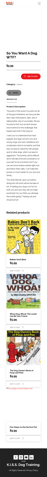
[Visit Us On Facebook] (15, 457)
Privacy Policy (32, 470)
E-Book (19, 84)
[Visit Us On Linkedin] (31, 457)
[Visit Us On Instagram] (21, 457)
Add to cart (32, 76)
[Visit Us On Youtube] (26, 457)
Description (12, 99)
